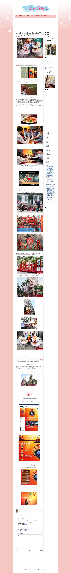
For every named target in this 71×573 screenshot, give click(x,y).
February (47, 163)
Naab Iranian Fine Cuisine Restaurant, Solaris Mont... (50, 175)
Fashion (28, 15)
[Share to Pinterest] (19, 36)
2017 (46, 142)
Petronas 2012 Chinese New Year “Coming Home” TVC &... (50, 181)
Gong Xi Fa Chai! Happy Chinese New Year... (50, 177)
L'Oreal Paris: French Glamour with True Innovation (50, 187)
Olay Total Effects (48, 202)
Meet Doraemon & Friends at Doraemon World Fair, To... (50, 189)
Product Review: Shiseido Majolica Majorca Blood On (50, 167)
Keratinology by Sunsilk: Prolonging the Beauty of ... (50, 179)
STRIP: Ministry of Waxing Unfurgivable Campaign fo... (50, 195)
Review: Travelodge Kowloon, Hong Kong (49, 68)
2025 (46, 132)
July (47, 157)
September (47, 154)
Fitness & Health (37, 15)
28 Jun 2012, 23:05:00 (23, 518)
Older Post (41, 550)
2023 (46, 134)
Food (42, 15)
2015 (46, 145)
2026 (46, 130)
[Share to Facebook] (18, 36)
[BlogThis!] (16, 36)
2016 (46, 144)
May (47, 159)
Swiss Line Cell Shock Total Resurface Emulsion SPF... (49, 169)
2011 (46, 204)
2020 (46, 138)
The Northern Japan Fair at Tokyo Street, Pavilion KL (50, 185)
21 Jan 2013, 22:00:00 (26, 529)
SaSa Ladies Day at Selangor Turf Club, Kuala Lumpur (50, 199)
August (47, 155)
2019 (46, 140)
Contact (45, 15)
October (47, 153)
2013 (46, 148)
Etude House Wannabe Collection (50, 183)
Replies (19, 527)
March (47, 162)
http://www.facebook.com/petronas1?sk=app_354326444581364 (31, 402)
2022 (46, 136)
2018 (46, 141)
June (47, 158)
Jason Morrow (38, 569)
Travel (32, 15)
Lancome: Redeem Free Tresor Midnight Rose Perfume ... (50, 193)
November (47, 151)
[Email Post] (18, 508)
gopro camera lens (24, 524)
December (47, 150)
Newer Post (17, 550)
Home (16, 15)
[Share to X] (17, 36)
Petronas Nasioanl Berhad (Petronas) (28, 398)
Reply (18, 525)
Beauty (24, 15)
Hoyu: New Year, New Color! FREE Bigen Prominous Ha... (50, 201)
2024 (46, 133)
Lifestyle (20, 15)
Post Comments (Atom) (22, 551)
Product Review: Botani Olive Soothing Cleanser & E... (50, 173)
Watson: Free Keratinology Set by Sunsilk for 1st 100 (50, 197)
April (47, 161)
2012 (46, 149)
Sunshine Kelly (21, 529)
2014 (46, 146)
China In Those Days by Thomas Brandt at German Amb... (50, 171)
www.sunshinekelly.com (47, 59)
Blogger (45, 569)
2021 (46, 137)
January (47, 165)
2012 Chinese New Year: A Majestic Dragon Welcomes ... (50, 191)
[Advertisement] (35, 25)
